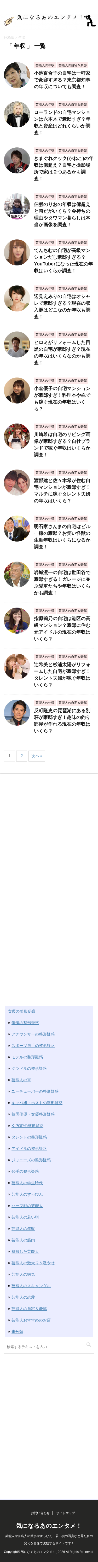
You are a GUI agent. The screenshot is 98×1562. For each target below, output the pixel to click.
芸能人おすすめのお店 (31, 1320)
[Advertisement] (49, 827)
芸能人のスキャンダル (31, 1286)
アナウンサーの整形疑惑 (33, 1034)
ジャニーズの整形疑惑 (31, 1160)
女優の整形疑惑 (21, 1011)
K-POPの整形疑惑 (27, 1125)
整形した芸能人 (25, 1251)
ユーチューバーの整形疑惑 (35, 1091)
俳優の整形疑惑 (25, 1022)
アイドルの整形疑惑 (29, 1148)
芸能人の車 (21, 1080)
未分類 (17, 1331)
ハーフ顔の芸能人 (27, 1205)
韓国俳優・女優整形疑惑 (33, 1114)
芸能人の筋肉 (23, 1240)
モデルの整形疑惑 (27, 1057)
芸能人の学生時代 (27, 1183)
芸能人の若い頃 (25, 1217)
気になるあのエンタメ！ (49, 1525)
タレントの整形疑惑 (29, 1137)
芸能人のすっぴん (27, 1194)
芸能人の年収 (23, 1228)
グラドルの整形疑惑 (29, 1068)
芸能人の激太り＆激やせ (33, 1263)
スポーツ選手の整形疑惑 (33, 1045)
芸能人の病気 (23, 1274)
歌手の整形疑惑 (25, 1171)
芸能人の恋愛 (23, 1297)
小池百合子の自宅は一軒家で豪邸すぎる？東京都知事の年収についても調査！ (62, 79)
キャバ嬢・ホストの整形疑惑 (36, 1103)
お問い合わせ (40, 1513)
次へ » (36, 755)
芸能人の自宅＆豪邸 (29, 1308)
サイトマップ (65, 1513)
